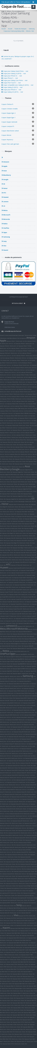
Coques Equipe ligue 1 (17, 117)
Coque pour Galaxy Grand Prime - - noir (15, 71)
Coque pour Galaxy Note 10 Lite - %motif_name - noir (20, 683)
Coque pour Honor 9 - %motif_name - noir (17, 509)
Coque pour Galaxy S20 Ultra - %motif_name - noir (22, 722)
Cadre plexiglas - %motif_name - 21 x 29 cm (9, 501)
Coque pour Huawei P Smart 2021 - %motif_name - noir (11, 611)
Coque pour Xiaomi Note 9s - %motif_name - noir (26, 945)
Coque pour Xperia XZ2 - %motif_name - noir (9, 913)
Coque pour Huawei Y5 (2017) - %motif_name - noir (24, 577)
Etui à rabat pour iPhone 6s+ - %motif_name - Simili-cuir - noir (16, 358)
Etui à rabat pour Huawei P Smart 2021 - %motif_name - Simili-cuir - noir (21, 609)
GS (32, 498)
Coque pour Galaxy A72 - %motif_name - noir (23, 756)
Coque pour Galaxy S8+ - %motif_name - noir (9, 700)
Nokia (6, 650)
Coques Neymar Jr (17, 139)
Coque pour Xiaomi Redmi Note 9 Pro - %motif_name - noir (12, 947)
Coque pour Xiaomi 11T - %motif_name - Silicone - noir (11, 959)
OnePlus (4, 653)
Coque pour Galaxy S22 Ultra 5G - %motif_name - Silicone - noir (15, 808)
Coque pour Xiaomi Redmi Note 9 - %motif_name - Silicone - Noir (20, 933)
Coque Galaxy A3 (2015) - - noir (13, 92)
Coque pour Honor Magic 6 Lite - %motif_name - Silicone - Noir (15, 533)
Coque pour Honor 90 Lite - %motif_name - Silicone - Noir (12, 528)
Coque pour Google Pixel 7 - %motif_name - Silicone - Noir (25, 472)
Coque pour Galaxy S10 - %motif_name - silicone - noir (11, 729)
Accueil (3, 29)
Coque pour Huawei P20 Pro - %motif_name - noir (10, 580)
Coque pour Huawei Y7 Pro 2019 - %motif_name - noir (11, 592)
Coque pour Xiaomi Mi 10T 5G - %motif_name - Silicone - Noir (13, 995)
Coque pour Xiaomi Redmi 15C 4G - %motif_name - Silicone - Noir (15, 1036)
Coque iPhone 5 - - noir (10, 78)
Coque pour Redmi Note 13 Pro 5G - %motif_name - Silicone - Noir (15, 1017)
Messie (11, 338)
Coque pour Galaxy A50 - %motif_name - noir (23, 731)
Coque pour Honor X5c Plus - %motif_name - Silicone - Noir (12, 559)
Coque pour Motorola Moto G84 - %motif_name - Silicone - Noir (16, 636)
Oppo (12, 653)
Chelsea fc (2, 335)
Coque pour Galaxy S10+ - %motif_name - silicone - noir (24, 727)
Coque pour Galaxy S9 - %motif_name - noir (23, 710)
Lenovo (10, 625)
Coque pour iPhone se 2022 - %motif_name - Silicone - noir (19, 425)
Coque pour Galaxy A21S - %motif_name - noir (20, 804)
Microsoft (12, 628)
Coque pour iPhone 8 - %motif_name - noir (23, 365)
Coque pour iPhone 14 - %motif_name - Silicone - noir (11, 432)
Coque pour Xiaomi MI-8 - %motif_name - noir (18, 938)
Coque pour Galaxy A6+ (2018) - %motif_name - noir (10, 715)
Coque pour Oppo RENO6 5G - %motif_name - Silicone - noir (14, 666)
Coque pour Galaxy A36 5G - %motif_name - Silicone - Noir (18, 878)
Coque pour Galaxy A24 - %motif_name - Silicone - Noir (16, 847)
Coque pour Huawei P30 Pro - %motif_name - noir (10, 587)
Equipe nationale (28, 335)
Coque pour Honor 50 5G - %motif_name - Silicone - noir (17, 514)
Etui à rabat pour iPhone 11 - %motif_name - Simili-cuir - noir (21, 348)
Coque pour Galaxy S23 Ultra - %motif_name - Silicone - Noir (20, 765)
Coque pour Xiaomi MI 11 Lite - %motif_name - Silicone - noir (18, 952)
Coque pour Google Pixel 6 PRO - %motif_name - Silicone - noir (13, 474)
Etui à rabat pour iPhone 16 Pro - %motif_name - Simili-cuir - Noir (21, 454)
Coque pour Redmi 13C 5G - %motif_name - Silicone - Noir (14, 1010)
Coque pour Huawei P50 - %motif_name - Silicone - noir (22, 613)
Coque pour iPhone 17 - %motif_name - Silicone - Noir (13, 466)
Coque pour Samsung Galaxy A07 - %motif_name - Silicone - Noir (16, 900)
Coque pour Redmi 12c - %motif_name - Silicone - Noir (17, 986)
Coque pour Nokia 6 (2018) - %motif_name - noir (19, 651)
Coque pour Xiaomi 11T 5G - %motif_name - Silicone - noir (25, 957)
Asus (27, 466)
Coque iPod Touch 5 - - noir (12, 83)
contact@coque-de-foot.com (12, 331)
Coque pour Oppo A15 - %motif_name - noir (15, 656)
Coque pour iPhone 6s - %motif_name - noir (9, 346)
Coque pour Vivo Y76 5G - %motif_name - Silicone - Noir (17, 918)
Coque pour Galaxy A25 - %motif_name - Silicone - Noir (13, 840)
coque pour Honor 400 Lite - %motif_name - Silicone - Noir (14, 555)
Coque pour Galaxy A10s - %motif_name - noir (14, 794)
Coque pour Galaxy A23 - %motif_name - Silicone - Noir (20, 760)
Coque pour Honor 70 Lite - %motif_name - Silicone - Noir (25, 526)
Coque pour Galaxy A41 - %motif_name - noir (18, 801)
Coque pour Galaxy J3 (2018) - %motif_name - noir (26, 712)
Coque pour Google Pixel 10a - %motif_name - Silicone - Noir (18, 499)
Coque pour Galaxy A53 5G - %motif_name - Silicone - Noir (19, 770)
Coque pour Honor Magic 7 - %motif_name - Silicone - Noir (25, 547)
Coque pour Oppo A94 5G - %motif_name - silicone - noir (13, 671)
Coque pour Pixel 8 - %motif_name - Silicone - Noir (23, 481)
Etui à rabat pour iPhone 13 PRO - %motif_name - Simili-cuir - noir (21, 408)
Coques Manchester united (17, 131)
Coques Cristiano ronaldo (17, 109)
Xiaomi (6, 927)
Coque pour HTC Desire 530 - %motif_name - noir (21, 565)
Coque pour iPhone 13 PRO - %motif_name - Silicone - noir (18, 415)
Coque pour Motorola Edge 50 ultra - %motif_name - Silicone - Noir (20, 643)
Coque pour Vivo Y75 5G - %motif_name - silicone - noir (17, 923)
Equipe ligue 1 (22, 335)
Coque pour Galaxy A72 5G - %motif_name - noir (10, 753)
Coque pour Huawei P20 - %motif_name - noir (18, 582)
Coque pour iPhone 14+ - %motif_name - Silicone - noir (24, 430)
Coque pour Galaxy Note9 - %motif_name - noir (17, 719)
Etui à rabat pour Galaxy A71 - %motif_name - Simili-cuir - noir (15, 744)
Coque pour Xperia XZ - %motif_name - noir (27, 910)
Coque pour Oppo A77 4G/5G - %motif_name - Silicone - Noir (14, 661)
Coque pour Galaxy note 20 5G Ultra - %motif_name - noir (24, 796)
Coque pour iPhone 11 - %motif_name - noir (15, 341)
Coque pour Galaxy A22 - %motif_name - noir (18, 736)
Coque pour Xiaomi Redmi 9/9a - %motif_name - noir (20, 942)
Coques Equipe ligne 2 (17, 113)
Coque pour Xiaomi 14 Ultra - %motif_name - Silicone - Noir (14, 1005)
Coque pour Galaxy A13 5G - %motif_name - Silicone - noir (12, 823)
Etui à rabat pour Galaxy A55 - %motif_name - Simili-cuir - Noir (21, 866)
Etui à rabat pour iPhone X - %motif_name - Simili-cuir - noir (14, 394)
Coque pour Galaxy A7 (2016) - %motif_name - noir (19, 691)
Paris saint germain (22, 338)
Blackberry (6, 469)
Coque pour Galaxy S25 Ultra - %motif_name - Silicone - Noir (18, 883)
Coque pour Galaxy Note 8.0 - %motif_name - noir (12, 703)
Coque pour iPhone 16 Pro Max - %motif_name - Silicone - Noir (15, 461)
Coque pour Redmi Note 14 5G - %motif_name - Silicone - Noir (15, 1031)
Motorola (23, 628)
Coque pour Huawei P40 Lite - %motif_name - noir (21, 604)
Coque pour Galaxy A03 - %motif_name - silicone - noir (24, 821)
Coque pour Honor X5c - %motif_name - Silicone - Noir (25, 557)
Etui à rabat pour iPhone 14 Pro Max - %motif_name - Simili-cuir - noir (14, 387)
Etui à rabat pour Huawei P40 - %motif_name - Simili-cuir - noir (13, 601)
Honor (5, 503)
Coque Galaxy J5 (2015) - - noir (12, 87)
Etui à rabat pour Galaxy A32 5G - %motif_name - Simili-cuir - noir (18, 775)
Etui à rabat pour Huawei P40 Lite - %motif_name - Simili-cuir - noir (23, 599)
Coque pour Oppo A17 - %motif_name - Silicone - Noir (24, 673)
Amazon (30, 337)
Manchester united (5, 338)
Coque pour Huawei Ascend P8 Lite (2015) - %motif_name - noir (21, 568)
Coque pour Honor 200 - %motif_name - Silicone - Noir (17, 538)
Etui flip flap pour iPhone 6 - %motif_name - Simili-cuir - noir (14, 370)
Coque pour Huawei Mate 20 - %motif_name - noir (25, 585)
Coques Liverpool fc (17, 126)
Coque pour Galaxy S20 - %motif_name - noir (22, 686)
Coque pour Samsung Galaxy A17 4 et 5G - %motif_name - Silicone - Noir (22, 888)
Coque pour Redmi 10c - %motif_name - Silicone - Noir (11, 976)
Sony (19, 905)
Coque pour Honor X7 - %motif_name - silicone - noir (14, 519)
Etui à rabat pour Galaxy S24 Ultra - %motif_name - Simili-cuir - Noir (14, 873)
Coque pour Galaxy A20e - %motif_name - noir (18, 705)
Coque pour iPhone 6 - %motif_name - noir (9, 350)
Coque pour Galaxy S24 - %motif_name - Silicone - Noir (18, 854)
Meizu (3, 628)
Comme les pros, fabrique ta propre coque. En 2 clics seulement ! (17, 57)
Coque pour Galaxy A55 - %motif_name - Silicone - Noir (25, 871)
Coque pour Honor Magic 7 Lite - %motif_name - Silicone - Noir (13, 550)
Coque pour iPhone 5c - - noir (12, 76)
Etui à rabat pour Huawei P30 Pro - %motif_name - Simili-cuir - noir (23, 589)
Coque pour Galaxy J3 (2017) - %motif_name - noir (25, 698)
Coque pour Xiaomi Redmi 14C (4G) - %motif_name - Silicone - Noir (16, 1024)
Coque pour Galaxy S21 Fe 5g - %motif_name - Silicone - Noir (18, 861)
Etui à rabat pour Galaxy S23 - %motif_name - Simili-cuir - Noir (16, 828)
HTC (8, 564)
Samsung (28, 676)
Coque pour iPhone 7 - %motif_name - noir (21, 360)
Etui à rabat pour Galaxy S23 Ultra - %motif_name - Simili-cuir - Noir (20, 833)
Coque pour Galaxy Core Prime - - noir (15, 80)
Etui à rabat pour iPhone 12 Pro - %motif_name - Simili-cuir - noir (19, 420)
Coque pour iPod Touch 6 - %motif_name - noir (9, 353)
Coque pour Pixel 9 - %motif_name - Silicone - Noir (12, 493)
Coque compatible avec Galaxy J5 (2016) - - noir (18, 85)
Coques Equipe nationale (17, 122)
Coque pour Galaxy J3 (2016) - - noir (14, 73)
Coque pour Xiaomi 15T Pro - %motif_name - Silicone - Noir (15, 1043)
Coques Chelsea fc (17, 104)
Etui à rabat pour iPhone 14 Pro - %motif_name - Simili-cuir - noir (22, 384)
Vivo (16, 915)
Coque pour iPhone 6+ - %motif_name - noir (25, 343)
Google (16, 469)
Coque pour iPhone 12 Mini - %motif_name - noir (17, 403)
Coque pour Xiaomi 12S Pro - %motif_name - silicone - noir (18, 964)
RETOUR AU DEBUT (17, 303)
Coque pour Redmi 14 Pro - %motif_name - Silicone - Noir (14, 991)
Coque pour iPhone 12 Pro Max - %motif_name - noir (13, 399)
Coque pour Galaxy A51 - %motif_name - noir (20, 746)
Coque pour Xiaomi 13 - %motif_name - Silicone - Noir (13, 981)
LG (15, 625)
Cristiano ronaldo (8, 335)
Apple (3, 340)
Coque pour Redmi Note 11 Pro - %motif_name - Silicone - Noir (19, 969)
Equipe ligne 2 (15, 335)
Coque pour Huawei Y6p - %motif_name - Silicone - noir (17, 621)
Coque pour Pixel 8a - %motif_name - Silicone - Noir (17, 486)
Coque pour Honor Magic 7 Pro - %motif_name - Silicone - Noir (19, 543)
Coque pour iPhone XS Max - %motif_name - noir (17, 382)
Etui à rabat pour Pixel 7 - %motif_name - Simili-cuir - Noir (14, 479)
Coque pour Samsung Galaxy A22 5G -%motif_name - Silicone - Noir (14, 890)
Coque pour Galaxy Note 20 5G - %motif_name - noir (11, 799)
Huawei (4, 567)
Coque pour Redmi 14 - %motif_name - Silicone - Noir (24, 993)
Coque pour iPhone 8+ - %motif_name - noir (16, 377)
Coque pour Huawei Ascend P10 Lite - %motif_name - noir (14, 575)
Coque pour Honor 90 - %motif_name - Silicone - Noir (13, 523)
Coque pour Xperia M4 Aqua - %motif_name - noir (19, 908)
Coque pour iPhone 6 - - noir (12, 90)
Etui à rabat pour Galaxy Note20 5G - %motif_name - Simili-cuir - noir (14, 789)
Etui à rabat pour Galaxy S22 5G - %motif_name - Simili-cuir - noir (16, 816)
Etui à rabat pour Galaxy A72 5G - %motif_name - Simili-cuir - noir (22, 751)
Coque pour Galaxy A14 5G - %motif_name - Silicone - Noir (12, 695)
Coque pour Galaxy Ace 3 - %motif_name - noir (26, 679)
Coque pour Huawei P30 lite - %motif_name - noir (10, 570)
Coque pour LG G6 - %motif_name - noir (25, 626)
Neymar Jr (15, 338)
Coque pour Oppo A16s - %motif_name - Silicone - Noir (11, 676)
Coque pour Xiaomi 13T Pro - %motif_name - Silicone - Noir (14, 1000)
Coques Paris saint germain (17, 144)
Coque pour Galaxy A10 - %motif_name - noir (9, 681)
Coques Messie (17, 135)
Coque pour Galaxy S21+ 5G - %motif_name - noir (17, 782)
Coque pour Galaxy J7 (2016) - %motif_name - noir (26, 693)
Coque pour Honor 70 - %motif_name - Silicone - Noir (20, 504)
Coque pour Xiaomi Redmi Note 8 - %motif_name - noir (21, 928)
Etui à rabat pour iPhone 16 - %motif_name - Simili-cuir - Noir (19, 449)
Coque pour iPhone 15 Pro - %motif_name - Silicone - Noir (15, 442)
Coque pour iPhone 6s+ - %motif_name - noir (27, 350)
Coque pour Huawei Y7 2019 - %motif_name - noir (19, 594)
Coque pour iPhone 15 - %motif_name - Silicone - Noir (13, 437)
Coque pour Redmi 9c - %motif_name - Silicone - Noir (24, 974)
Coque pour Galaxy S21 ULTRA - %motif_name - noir (24, 787)
